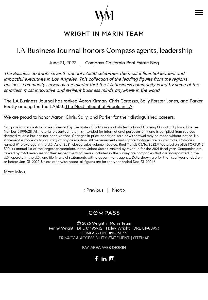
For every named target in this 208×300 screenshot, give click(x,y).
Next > (118, 190)
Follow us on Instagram (104, 259)
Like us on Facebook (96, 259)
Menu (199, 13)
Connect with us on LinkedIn (111, 259)
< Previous (93, 190)
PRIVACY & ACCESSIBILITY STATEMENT (94, 237)
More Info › (14, 172)
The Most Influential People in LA (98, 106)
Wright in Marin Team (104, 33)
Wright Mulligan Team (104, 15)
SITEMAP (141, 237)
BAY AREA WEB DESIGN (104, 247)
